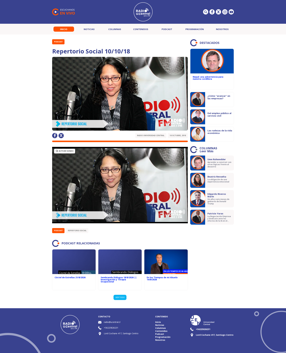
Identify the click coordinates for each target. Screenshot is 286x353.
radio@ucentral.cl (112, 322)
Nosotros (222, 29)
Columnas (114, 29)
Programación (194, 29)
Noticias (89, 29)
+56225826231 (111, 327)
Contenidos (140, 29)
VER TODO (120, 297)
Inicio (63, 29)
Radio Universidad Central (150, 135)
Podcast (167, 29)
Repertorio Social (77, 230)
